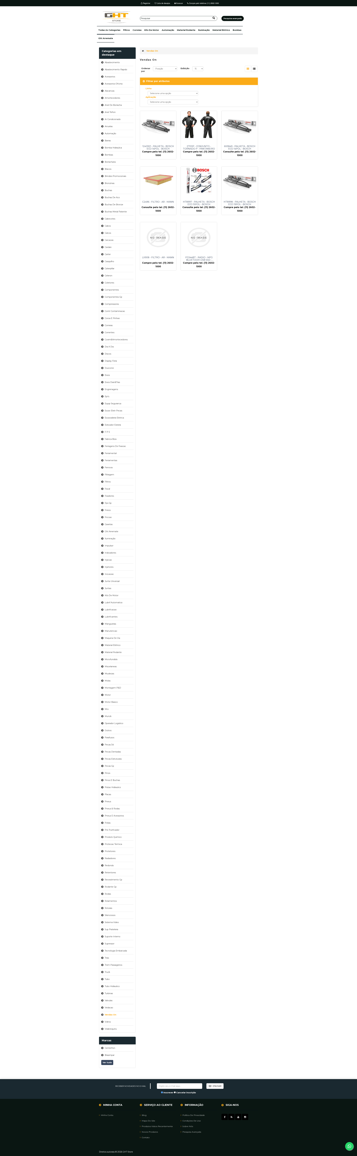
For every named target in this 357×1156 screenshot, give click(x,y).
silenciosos (110, 915)
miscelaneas (111, 666)
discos (108, 354)
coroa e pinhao (112, 318)
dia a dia (109, 346)
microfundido (111, 659)
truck (107, 972)
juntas (108, 588)
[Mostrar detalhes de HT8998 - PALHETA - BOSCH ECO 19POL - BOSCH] (239, 182)
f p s (107, 432)
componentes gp (113, 297)
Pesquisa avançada (191, 1132)
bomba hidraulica (113, 147)
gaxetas (109, 524)
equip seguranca (113, 403)
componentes (112, 290)
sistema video (112, 922)
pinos (107, 773)
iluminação (204, 30)
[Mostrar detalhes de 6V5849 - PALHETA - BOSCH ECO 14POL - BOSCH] (239, 126)
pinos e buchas (112, 780)
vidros (108, 1022)
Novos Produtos (150, 1132)
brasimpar (109, 1055)
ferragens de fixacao (115, 446)
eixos (107, 375)
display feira (111, 361)
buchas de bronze (114, 204)
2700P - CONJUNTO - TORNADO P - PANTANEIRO (199, 147)
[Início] (143, 51)
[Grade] (248, 69)
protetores (110, 851)
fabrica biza (110, 439)
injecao (108, 560)
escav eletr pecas (113, 410)
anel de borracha (113, 105)
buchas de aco (112, 197)
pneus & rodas (112, 808)
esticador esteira (113, 425)
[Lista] (254, 69)
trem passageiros (113, 965)
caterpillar (109, 268)
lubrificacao (111, 609)
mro (107, 709)
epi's (107, 396)
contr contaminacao (115, 311)
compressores (112, 304)
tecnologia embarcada (116, 950)
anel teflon (110, 112)
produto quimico (113, 837)
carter (108, 254)
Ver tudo (107, 1062)
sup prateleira (111, 929)
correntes (109, 332)
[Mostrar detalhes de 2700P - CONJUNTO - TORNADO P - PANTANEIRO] (199, 124)
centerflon (110, 1048)
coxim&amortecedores (116, 339)
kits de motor (151, 30)
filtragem (109, 474)
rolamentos (111, 901)
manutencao (111, 631)
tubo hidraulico (112, 986)
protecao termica (113, 844)
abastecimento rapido (116, 69)
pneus (108, 801)
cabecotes (110, 219)
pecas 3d (109, 744)
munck (108, 716)
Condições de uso (191, 1120)
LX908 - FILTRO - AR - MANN (158, 257)
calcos (108, 233)
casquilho (109, 261)
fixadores (109, 496)
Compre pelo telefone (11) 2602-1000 (204, 3)
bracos (108, 169)
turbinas (109, 993)
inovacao (109, 574)
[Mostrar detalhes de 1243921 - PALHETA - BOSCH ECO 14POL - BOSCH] (158, 126)
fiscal (107, 489)
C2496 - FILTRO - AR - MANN (158, 202)
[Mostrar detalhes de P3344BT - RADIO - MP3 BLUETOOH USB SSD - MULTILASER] (199, 237)
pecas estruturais (113, 759)
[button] (109, 30)
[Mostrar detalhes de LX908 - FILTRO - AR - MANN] (158, 237)
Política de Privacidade (193, 1115)
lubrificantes (111, 616)
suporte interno (112, 936)
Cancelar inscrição (186, 1092)
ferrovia (109, 467)
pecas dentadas (113, 752)
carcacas (109, 240)
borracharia (110, 162)
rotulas (108, 908)
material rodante (186, 30)
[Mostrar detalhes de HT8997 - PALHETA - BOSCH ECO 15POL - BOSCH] (199, 181)
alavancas (109, 91)
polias (107, 823)
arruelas (109, 126)
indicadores (110, 553)
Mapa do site (148, 1120)
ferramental (111, 453)
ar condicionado (113, 119)
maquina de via (112, 638)
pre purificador (112, 830)
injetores (109, 567)
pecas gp (109, 766)
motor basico (111, 702)
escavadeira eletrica (114, 417)
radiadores (110, 858)
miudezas (109, 673)
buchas (108, 190)
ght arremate (105, 38)
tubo (107, 979)
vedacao (109, 1007)
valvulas (108, 1000)
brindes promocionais (115, 176)
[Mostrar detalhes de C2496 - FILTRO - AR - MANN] (158, 179)
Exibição (185, 68)
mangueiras (110, 624)
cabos (108, 226)
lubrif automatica (113, 602)
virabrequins (111, 1029)
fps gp (108, 503)
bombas (237, 30)
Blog (144, 1115)
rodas (108, 894)
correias (137, 30)
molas (107, 680)
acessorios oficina (113, 83)
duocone (109, 368)
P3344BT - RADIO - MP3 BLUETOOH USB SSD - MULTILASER (199, 258)
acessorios (110, 76)
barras (108, 140)
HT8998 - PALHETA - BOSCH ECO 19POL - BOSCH (240, 203)
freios (108, 510)
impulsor (109, 545)
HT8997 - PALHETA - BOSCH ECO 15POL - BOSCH (199, 203)
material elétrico (221, 30)
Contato (146, 1137)
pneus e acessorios (114, 815)
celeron (108, 275)
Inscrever (168, 1092)
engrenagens (111, 389)
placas (108, 794)
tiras (107, 958)
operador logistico (114, 723)
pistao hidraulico (113, 787)
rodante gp (111, 887)
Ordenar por (145, 69)
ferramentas (111, 460)
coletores (109, 282)
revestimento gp (113, 879)
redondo (109, 865)
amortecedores (112, 98)
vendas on (110, 1014)
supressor (109, 943)
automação (168, 30)
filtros (126, 30)
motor (108, 695)
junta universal (112, 581)
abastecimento (112, 62)
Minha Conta (107, 1115)
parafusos (109, 737)
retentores (110, 872)
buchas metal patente (116, 211)
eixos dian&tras (112, 382)
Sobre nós (187, 1126)
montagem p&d (113, 688)
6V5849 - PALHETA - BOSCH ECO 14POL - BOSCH (239, 147)
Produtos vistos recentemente (157, 1126)
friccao (108, 517)
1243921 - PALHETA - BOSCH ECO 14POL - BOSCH (158, 147)
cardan (108, 247)
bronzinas (109, 183)
